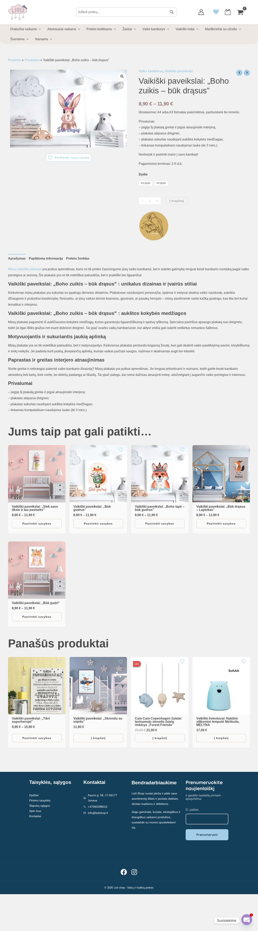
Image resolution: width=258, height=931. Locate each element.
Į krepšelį (177, 200)
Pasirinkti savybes (36, 523)
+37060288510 (97, 806)
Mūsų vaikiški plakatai (25, 269)
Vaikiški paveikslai (178, 71)
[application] (39, 29)
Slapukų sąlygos (39, 805)
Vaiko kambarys (151, 71)
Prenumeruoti (207, 835)
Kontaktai (35, 816)
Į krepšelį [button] (98, 738)
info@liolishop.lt (98, 812)
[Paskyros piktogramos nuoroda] (201, 12)
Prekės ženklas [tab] (77, 258)
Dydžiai (33, 795)
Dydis (143, 174)
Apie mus (35, 810)
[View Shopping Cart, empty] (240, 11)
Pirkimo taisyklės (39, 800)
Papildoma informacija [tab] (46, 258)
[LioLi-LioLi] (154, 226)
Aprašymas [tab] (17, 258)
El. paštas (192, 809)
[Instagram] (134, 872)
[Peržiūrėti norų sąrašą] (60, 449)
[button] (122, 76)
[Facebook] (124, 872)
